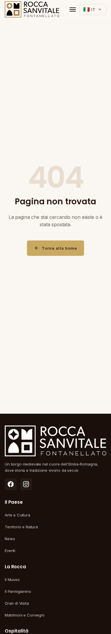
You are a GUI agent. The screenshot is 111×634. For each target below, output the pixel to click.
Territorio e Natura (21, 526)
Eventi (10, 550)
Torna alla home (55, 248)
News (10, 538)
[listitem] (11, 484)
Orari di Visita (17, 603)
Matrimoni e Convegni (24, 615)
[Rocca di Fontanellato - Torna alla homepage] (32, 9)
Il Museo (12, 579)
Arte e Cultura (17, 515)
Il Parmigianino (18, 591)
